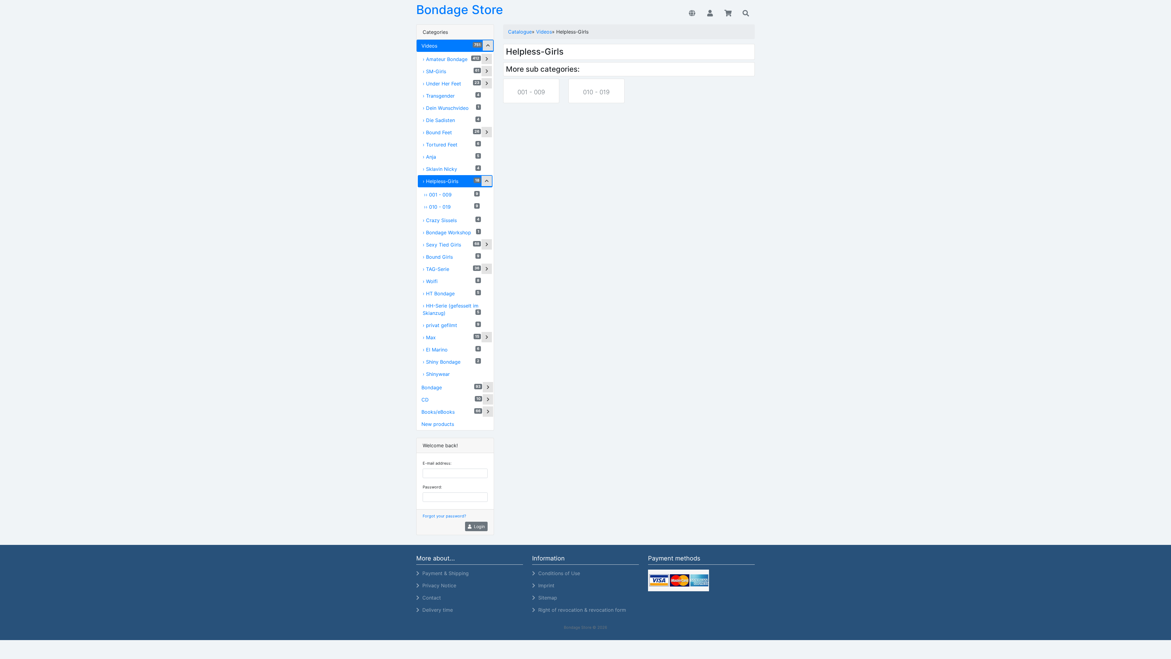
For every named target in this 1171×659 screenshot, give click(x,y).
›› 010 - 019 (451, 206)
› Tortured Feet (451, 144)
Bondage (451, 387)
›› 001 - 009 (451, 194)
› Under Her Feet (451, 83)
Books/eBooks (451, 412)
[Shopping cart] (728, 13)
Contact (430, 598)
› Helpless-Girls (451, 181)
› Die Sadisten (451, 120)
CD (451, 399)
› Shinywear (436, 374)
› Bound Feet (451, 132)
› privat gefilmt (451, 325)
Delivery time (436, 610)
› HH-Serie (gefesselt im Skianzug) (451, 309)
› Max (451, 337)
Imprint (544, 585)
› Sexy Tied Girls (451, 244)
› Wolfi (451, 281)
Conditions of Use (557, 573)
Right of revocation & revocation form (580, 610)
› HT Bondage (451, 293)
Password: (432, 487)
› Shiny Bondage (451, 361)
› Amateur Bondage (451, 59)
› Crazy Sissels (451, 220)
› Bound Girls (451, 257)
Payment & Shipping (444, 573)
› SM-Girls (451, 71)
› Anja (451, 156)
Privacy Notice (437, 585)
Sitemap (546, 598)
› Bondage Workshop (451, 232)
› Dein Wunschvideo (451, 108)
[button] (692, 13)
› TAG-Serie (451, 269)
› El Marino (451, 349)
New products (437, 424)
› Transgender (451, 95)
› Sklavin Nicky (451, 169)
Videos (451, 45)
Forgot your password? (444, 516)
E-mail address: (437, 463)
